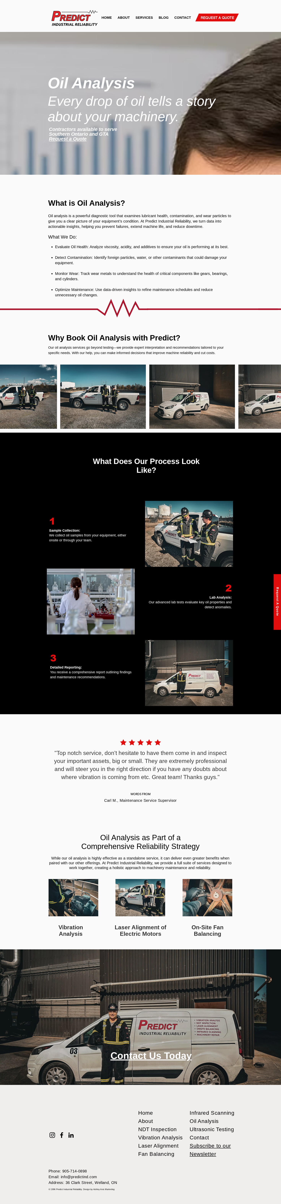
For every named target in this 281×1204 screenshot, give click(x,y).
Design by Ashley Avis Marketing (99, 1189)
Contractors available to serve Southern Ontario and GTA (83, 132)
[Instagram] (52, 1135)
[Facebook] (61, 1135)
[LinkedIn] (71, 1135)
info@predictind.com (79, 1177)
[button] (144, 17)
